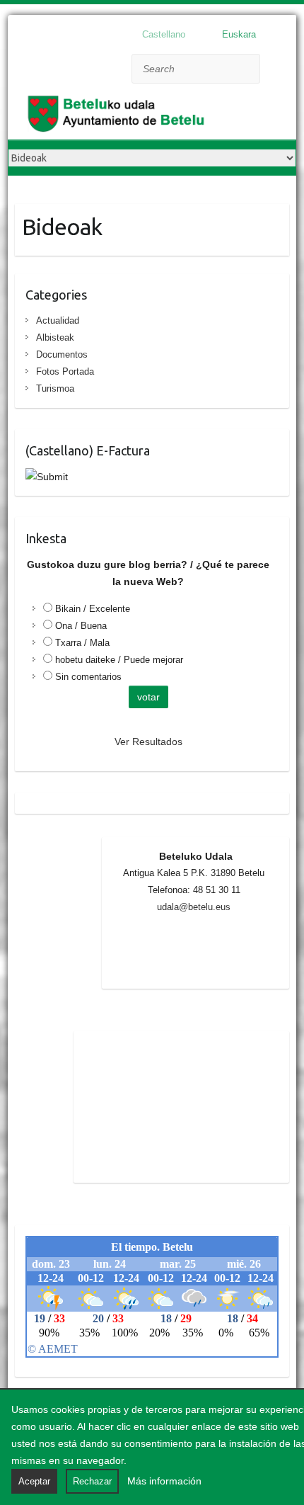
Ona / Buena (81, 625)
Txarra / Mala (82, 642)
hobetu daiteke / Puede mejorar (119, 659)
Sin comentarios (88, 676)
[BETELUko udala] (121, 117)
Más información (164, 1481)
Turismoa (55, 388)
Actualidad (57, 320)
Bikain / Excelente (92, 608)
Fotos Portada (65, 371)
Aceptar (34, 1481)
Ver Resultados (148, 741)
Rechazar (92, 1481)
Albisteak (55, 337)
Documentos (62, 354)
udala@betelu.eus (193, 907)
